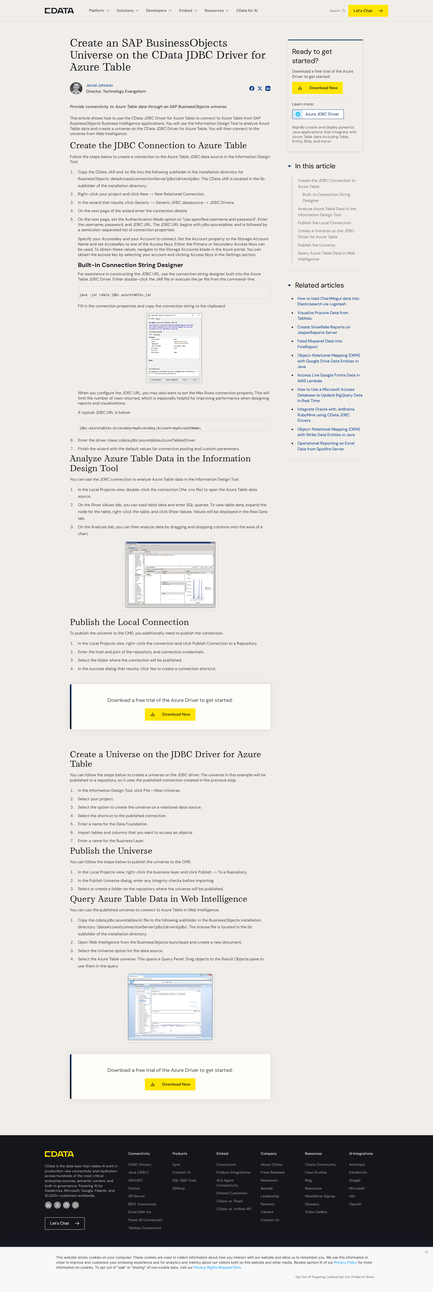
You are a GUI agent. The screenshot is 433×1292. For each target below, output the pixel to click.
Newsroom (269, 1180)
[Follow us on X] (259, 88)
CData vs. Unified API (233, 1209)
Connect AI (181, 1172)
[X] (57, 1205)
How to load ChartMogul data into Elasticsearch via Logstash (328, 301)
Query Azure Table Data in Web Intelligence (326, 256)
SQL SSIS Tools (184, 1180)
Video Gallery (316, 1212)
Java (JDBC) (138, 1172)
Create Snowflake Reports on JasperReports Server (323, 329)
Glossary (312, 1204)
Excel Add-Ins (139, 1212)
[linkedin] (48, 1205)
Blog (308, 1180)
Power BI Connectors (145, 1220)
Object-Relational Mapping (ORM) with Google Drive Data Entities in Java (328, 361)
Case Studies (316, 1172)
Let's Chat (363, 10)
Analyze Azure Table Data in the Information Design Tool (327, 211)
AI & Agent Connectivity (227, 1183)
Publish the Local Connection (324, 222)
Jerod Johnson (99, 85)
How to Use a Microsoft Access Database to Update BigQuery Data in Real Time (330, 395)
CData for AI (247, 10)
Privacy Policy (345, 1262)
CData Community (320, 1164)
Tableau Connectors (144, 1228)
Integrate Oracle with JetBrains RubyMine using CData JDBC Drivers (326, 415)
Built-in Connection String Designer (326, 197)
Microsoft (357, 1188)
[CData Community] (75, 1205)
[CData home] (63, 10)
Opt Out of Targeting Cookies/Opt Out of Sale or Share (334, 1277)
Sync (176, 1164)
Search (335, 11)
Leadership (270, 1196)
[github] (66, 1205)
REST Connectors (142, 1204)
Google (355, 1180)
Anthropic (357, 1164)
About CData (271, 1164)
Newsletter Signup (320, 1196)
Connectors (226, 1164)
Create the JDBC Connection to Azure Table (326, 183)
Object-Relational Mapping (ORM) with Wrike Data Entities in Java (328, 432)
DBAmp (178, 1188)
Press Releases (273, 1172)
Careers (267, 1212)
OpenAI (355, 1204)
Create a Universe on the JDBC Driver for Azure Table (326, 233)
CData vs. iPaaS (229, 1201)
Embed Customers (231, 1193)
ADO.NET (135, 1180)
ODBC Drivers (139, 1164)
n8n (352, 1196)
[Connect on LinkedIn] (267, 88)
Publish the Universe (316, 245)
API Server (136, 1196)
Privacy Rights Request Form (217, 1267)
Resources (313, 1188)
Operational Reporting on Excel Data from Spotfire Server (326, 446)
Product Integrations (233, 1172)
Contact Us (270, 1220)
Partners (267, 1204)
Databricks (358, 1172)
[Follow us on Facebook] (251, 88)
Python (134, 1188)
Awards (267, 1188)
